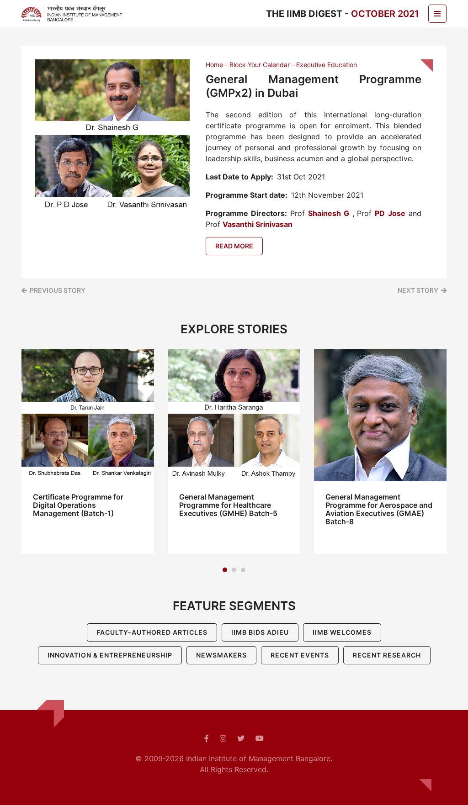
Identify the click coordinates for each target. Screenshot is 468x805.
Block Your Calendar (259, 64)
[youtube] (259, 738)
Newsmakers (221, 655)
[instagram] (223, 738)
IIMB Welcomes (342, 632)
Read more (234, 246)
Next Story (418, 290)
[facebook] (206, 738)
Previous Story (57, 290)
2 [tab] (234, 570)
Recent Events (300, 655)
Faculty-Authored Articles (151, 632)
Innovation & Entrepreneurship (110, 655)
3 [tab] (243, 570)
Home (214, 64)
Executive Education (326, 64)
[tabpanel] (88, 451)
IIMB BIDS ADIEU (260, 632)
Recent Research (387, 655)
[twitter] (241, 738)
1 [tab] (225, 570)
